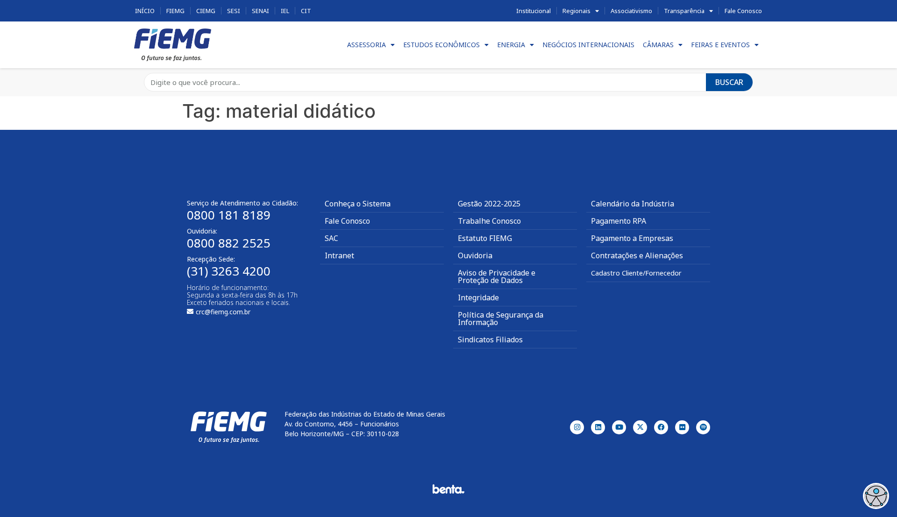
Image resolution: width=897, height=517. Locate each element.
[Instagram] (577, 427)
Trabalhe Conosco (489, 221)
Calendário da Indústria (632, 203)
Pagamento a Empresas (632, 238)
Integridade (478, 297)
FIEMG (175, 11)
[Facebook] (661, 427)
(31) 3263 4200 (229, 270)
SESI (233, 11)
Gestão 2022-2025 (489, 203)
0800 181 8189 (229, 214)
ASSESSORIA (366, 44)
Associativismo (631, 11)
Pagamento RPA (618, 221)
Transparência (684, 11)
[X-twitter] (640, 427)
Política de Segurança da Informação (500, 318)
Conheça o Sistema (358, 203)
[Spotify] (703, 427)
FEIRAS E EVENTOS (720, 44)
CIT (306, 11)
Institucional (533, 11)
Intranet (339, 255)
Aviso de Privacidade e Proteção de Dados (496, 276)
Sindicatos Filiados (490, 339)
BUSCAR (729, 82)
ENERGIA (511, 44)
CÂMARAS (658, 44)
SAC (331, 238)
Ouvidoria (475, 255)
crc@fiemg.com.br (223, 311)
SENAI (260, 11)
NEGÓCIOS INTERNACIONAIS (588, 44)
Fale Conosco (743, 11)
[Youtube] (619, 427)
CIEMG (205, 11)
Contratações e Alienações (637, 255)
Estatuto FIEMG (485, 238)
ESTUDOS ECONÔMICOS (441, 44)
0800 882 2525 (229, 242)
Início (145, 11)
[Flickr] (682, 427)
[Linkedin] (598, 427)
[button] (876, 496)
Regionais (576, 11)
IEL (285, 11)
